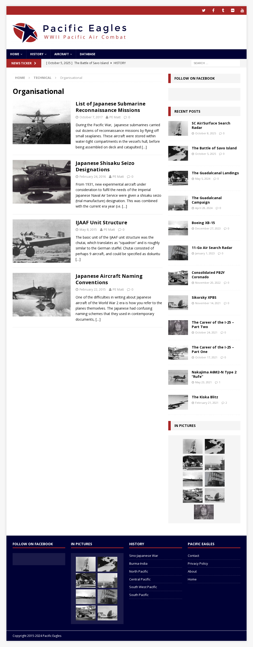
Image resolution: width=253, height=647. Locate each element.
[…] (144, 147)
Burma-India (138, 563)
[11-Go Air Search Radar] (178, 252)
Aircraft (61, 54)
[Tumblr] (223, 10)
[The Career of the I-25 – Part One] (178, 352)
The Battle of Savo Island (214, 148)
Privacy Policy (198, 563)
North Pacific (138, 571)
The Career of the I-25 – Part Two (213, 324)
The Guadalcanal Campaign (207, 200)
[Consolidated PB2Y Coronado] (178, 277)
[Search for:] (215, 62)
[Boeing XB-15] (178, 228)
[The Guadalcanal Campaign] (178, 203)
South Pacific (138, 595)
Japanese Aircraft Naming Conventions (109, 279)
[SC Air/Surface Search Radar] (178, 128)
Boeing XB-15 (203, 222)
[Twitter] (203, 10)
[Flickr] (232, 10)
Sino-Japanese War (143, 555)
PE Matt (115, 117)
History (36, 54)
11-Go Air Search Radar (212, 247)
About (192, 571)
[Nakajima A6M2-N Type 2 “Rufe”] (178, 377)
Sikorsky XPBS (204, 297)
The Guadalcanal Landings (215, 173)
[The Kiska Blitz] (178, 402)
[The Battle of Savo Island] (178, 153)
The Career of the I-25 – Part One (213, 349)
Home (14, 54)
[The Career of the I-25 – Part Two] (178, 327)
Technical (42, 77)
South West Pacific (143, 587)
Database (87, 54)
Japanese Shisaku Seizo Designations (105, 166)
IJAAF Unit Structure (101, 222)
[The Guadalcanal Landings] (178, 178)
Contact (193, 555)
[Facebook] (213, 10)
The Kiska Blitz (205, 397)
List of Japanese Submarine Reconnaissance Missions (111, 106)
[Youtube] (242, 10)
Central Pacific (139, 579)
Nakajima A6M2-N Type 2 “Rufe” (214, 374)
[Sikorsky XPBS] (178, 302)
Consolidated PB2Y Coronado (208, 274)
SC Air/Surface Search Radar (211, 125)
